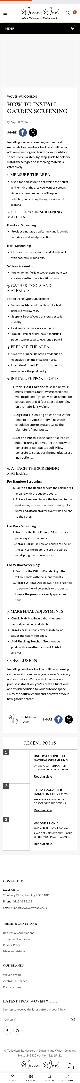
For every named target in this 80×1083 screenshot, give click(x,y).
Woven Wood (12, 974)
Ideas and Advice (14, 951)
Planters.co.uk (12, 987)
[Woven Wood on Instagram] (17, 1030)
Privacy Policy (12, 945)
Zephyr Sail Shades (15, 981)
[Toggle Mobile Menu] (5, 13)
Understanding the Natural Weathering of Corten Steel (53, 760)
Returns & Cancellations (18, 933)
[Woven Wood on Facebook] (7, 1030)
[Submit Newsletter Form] (73, 1019)
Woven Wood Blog (22, 96)
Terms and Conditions (17, 939)
